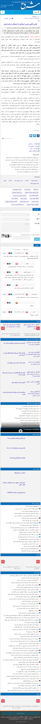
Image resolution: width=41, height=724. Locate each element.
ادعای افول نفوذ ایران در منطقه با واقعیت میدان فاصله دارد (25, 592)
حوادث (38, 555)
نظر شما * (36, 223)
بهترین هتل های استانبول (31, 193)
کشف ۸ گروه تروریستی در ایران (31, 546)
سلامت (38, 694)
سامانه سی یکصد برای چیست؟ (31, 622)
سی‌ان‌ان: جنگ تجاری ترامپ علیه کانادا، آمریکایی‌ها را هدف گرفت (23, 594)
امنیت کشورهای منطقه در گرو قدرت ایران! (29, 613)
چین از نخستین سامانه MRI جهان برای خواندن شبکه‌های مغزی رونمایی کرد (21, 615)
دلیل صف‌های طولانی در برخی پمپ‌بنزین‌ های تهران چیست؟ (13, 374)
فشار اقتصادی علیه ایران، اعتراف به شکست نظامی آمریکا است (24, 575)
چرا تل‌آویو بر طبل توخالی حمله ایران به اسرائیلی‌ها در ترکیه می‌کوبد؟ (22, 157)
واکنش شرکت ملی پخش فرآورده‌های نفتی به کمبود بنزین (14, 354)
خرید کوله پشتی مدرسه (17, 205)
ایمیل (37, 219)
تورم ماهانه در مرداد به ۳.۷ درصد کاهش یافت (28, 667)
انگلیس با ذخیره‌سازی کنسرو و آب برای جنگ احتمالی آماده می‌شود (23, 690)
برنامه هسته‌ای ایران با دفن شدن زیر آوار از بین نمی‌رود (26, 629)
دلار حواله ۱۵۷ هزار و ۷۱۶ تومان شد (30, 411)
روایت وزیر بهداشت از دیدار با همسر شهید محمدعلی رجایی (24, 641)
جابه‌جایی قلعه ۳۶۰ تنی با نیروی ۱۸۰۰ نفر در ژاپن (27, 509)
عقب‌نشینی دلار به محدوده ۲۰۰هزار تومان (29, 416)
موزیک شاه (27, 190)
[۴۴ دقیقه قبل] (11, 561)
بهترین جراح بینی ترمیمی (19, 196)
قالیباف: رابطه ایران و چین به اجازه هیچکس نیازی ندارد (26, 664)
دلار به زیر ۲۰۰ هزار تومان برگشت (31, 413)
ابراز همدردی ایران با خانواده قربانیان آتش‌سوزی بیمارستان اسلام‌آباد (22, 676)
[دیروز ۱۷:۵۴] (33, 355)
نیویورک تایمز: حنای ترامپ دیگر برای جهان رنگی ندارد (26, 625)
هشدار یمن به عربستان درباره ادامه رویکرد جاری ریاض (26, 648)
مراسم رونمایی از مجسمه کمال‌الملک (16, 492)
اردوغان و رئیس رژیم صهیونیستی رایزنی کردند (27, 172)
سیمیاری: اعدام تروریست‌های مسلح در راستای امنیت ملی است (24, 639)
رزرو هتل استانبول (17, 193)
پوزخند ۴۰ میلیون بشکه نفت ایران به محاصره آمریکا (27, 513)
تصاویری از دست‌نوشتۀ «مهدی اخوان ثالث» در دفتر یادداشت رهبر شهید (22, 620)
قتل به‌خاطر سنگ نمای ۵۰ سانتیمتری (32, 567)
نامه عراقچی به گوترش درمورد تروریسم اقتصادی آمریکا (26, 541)
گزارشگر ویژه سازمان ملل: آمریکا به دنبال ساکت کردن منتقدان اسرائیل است (20, 660)
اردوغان (27, 180)
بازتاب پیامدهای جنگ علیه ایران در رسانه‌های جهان (27, 627)
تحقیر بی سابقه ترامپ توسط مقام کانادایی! (28, 534)
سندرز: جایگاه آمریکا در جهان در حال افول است (27, 671)
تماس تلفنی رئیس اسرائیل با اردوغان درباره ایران (20, 24)
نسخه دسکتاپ (21, 713)
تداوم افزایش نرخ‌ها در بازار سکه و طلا (29, 420)
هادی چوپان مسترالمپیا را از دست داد (16, 448)
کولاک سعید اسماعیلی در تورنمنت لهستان (29, 532)
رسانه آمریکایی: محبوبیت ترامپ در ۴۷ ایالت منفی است (26, 674)
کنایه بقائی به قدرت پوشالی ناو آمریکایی (29, 636)
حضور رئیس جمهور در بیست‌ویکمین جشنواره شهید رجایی (14, 484)
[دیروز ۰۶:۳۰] (11, 700)
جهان (35, 12)
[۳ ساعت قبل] (30, 700)
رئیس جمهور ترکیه (18, 180)
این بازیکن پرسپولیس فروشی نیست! (16, 438)
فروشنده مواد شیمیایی (32, 205)
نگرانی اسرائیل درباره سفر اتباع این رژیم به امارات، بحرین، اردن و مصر (21, 160)
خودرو (38, 322)
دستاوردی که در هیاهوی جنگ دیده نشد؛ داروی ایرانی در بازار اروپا (23, 683)
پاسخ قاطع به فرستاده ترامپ (32, 506)
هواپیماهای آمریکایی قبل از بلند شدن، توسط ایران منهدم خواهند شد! (22, 523)
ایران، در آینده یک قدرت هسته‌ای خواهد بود (28, 537)
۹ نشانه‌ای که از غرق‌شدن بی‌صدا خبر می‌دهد (11, 567)
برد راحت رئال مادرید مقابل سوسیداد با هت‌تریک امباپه (26, 606)
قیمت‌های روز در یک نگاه (33, 404)
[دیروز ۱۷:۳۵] (33, 441)
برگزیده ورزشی (36, 434)
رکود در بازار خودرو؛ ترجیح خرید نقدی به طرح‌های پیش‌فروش (31, 334)
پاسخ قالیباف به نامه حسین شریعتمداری (29, 525)
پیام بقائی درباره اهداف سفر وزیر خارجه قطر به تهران (26, 657)
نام (38, 214)
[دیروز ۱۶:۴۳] (33, 365)
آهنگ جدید (14, 199)
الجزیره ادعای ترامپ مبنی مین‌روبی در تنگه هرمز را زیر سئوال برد (23, 646)
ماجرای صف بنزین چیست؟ (31, 429)
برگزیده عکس (36, 469)
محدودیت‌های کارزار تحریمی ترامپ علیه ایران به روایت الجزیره (24, 599)
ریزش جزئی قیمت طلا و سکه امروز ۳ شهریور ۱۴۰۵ (26, 418)
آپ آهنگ (36, 190)
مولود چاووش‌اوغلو (34, 183)
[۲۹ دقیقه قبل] (30, 561)
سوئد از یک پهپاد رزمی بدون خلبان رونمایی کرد (28, 608)
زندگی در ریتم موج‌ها (20, 473)
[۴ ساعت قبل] (33, 475)
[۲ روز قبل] (30, 328)
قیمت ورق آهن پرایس (11, 202)
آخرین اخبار (37, 573)
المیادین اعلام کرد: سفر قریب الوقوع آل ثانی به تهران (26, 530)
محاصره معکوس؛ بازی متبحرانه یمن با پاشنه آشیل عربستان (25, 655)
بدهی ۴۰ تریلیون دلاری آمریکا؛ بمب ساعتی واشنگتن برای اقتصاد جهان (22, 618)
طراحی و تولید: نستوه (20, 721)
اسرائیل (10, 180)
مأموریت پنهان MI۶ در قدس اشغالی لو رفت (28, 662)
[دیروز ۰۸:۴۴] (33, 395)
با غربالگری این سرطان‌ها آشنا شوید (30, 601)
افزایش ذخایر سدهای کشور (18, 382)
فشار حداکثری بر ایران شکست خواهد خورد (28, 685)
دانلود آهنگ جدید (33, 196)
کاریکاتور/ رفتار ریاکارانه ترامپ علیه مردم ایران (28, 585)
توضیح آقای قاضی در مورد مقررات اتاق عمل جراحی (27, 597)
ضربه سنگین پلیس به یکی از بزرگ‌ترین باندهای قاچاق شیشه (24, 678)
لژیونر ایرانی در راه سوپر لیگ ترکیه (31, 520)
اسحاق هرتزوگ (34, 180)
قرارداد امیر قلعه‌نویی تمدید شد (17, 458)
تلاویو (5, 180)
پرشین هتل (24, 199)
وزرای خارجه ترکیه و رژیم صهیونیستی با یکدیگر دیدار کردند (24, 167)
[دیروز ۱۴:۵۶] (33, 450)
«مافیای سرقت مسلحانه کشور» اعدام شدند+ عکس (13, 393)
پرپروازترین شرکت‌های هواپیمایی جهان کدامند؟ (27, 587)
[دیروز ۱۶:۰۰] (33, 485)
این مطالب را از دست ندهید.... (32, 339)
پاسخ (4, 253)
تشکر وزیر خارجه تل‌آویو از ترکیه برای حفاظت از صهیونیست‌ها (23, 165)
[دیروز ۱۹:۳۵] (33, 346)
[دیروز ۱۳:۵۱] (33, 385)
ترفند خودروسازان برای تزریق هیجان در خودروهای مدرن (11, 334)
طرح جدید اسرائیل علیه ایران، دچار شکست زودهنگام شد (24, 162)
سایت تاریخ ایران (17, 190)
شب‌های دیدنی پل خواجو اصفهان (31, 681)
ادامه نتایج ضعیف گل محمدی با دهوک (30, 549)
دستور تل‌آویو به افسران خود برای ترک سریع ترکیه (26, 169)
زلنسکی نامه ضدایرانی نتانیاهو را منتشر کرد (14, 343)
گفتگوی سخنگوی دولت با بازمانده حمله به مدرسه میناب (26, 650)
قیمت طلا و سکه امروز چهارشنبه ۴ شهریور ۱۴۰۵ (27, 409)
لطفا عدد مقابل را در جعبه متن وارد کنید (30, 235)
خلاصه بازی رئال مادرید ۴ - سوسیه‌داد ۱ (29, 604)
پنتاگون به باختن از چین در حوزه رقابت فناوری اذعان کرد (26, 589)
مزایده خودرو (35, 202)
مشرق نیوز (26, 4)
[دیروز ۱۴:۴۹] (33, 375)
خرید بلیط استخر (24, 202)
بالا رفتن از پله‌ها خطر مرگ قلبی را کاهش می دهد (11, 707)
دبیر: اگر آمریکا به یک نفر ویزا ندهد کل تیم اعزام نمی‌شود (25, 582)
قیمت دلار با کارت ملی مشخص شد (16, 363)
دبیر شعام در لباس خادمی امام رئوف (30, 518)
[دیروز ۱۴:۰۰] (33, 495)
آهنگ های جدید (34, 199)
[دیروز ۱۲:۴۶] (33, 460)
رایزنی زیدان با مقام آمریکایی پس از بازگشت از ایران (26, 516)
